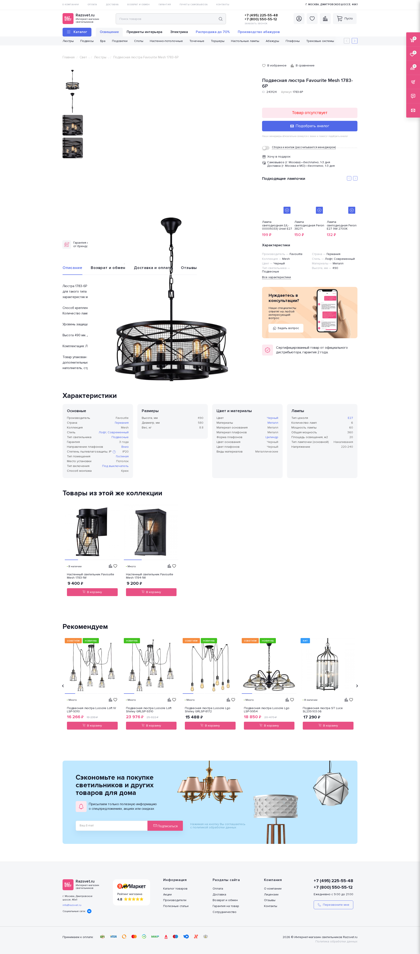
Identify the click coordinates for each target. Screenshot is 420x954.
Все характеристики (276, 277)
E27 (350, 418)
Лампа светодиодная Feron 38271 (309, 225)
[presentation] (63, 686)
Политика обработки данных (336, 941)
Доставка (219, 894)
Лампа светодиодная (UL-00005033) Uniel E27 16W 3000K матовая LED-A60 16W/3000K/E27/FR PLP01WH (277, 225)
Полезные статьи (176, 906)
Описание (72, 267)
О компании (273, 888)
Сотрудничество (224, 912)
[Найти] (220, 18)
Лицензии (271, 894)
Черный (272, 418)
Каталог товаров (175, 888)
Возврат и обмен (108, 267)
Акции (167, 894)
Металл (273, 423)
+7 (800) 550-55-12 (261, 19)
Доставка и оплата (153, 267)
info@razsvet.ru (72, 905)
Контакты (270, 906)
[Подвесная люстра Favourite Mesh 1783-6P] (173, 299)
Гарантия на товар (226, 906)
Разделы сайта (226, 880)
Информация (175, 880)
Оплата (218, 888)
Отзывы (189, 267)
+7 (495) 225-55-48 (261, 15)
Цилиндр (272, 437)
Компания (273, 880)
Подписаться (167, 826)
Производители (174, 900)
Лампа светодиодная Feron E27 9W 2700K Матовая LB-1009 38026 (342, 225)
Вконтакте (89, 911)
